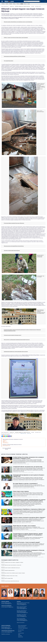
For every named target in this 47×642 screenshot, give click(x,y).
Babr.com (9, 1)
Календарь (20, 635)
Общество (21, 6)
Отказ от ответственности (22, 625)
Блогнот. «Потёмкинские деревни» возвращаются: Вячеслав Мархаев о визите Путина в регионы (28, 551)
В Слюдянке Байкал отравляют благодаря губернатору (14, 223)
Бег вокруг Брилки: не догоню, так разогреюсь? (25, 483)
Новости (25, 3)
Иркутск (28, 6)
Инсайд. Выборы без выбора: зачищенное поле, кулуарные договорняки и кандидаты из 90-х (28, 458)
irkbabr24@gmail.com (6, 445)
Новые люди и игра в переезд (21, 491)
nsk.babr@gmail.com (23, 616)
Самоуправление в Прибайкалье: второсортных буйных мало (29, 509)
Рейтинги (18, 3)
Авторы (14, 3)
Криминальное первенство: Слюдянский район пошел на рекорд (16, 351)
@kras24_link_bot (23, 611)
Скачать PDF (29, 433)
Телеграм (4, 440)
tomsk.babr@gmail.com (23, 620)
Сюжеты (7, 3)
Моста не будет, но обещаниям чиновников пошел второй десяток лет (17, 339)
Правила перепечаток (21, 626)
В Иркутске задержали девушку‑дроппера (7, 570)
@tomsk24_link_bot (23, 619)
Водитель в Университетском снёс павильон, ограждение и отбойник (12, 562)
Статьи (22, 3)
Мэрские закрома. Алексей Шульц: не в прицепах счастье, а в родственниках (18, 21)
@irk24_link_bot (22, 607)
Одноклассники (5, 442)
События (25, 6)
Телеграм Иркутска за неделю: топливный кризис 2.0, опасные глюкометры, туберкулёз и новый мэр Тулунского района (29, 500)
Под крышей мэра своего (8, 60)
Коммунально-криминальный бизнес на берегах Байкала (14, 56)
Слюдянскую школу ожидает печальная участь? (12, 335)
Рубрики (10, 3)
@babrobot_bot (7, 627)
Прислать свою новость (20, 622)
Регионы (3, 3)
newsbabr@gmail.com (8, 603)
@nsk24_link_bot (23, 615)
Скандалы (23, 472)
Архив (29, 3)
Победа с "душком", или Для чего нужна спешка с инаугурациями (16, 37)
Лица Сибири (5, 586)
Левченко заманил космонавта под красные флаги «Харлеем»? (29, 517)
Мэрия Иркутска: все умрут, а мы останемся (24, 525)
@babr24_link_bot (8, 602)
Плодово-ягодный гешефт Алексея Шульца (12, 250)
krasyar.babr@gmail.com (24, 612)
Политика (17, 6)
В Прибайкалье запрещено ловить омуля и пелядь (9, 575)
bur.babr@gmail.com (23, 604)
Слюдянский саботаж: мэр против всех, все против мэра (27, 466)
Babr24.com (12, 6)
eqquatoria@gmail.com (8, 628)
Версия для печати (23, 433)
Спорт (26, 530)
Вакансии (19, 631)
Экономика (21, 506)
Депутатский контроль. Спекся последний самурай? (26, 542)
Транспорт (24, 539)
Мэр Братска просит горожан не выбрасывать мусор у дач (10, 567)
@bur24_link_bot (23, 603)
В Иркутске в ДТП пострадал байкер (7, 578)
